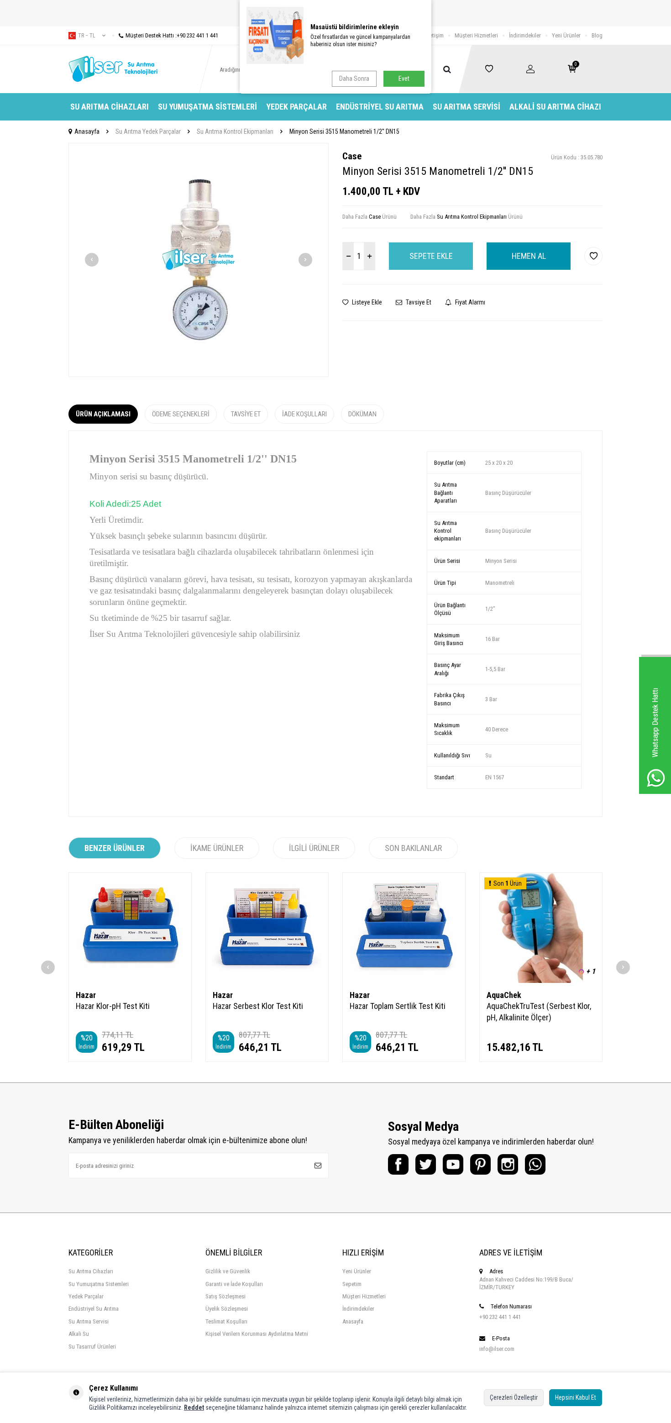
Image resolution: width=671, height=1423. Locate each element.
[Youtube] (453, 1164)
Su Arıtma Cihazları (109, 106)
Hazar (86, 995)
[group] (198, 260)
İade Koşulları (304, 414)
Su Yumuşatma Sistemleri (207, 106)
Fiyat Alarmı (469, 302)
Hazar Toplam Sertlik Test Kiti (398, 1006)
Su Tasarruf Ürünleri (92, 1346)
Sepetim (352, 1284)
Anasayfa (87, 131)
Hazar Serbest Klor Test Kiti (258, 1006)
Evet (403, 78)
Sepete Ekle (431, 256)
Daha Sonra (354, 78)
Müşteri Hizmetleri (476, 35)
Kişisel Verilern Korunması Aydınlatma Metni (256, 1333)
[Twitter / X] (425, 1164)
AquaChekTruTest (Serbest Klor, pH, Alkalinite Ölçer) (539, 1011)
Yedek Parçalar (296, 106)
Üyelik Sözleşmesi (226, 1308)
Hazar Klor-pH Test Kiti (113, 1006)
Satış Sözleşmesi (225, 1296)
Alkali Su (78, 1333)
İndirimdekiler (525, 35)
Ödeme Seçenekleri (181, 414)
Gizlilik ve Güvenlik (227, 1271)
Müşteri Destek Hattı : (172, 35)
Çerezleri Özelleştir (514, 1397)
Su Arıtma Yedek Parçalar (148, 131)
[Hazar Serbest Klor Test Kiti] (267, 928)
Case (352, 156)
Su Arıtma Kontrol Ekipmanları (235, 131)
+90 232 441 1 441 (500, 1316)
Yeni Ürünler (566, 35)
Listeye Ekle (366, 302)
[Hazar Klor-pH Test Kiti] (130, 928)
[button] (92, 260)
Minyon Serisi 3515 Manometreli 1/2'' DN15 (344, 131)
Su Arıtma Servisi (466, 106)
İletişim (435, 35)
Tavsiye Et (417, 302)
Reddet (194, 1407)
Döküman (362, 414)
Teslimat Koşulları (226, 1321)
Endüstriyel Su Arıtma (380, 106)
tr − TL (86, 35)
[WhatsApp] (535, 1164)
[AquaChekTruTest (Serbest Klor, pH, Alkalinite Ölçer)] (541, 928)
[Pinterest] (480, 1164)
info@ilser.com (496, 1348)
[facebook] (398, 1164)
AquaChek (504, 995)
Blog (597, 35)
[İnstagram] (508, 1164)
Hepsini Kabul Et (575, 1397)
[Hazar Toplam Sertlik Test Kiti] (404, 928)
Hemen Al (529, 256)
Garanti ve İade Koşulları (234, 1284)
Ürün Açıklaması (103, 414)
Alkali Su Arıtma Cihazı (555, 106)
